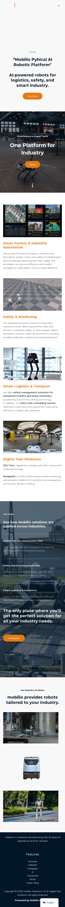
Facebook (32, 875)
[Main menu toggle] (59, 5)
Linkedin (32, 865)
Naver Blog (33, 883)
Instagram (32, 868)
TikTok (32, 879)
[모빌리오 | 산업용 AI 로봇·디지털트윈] (11, 6)
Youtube (32, 861)
